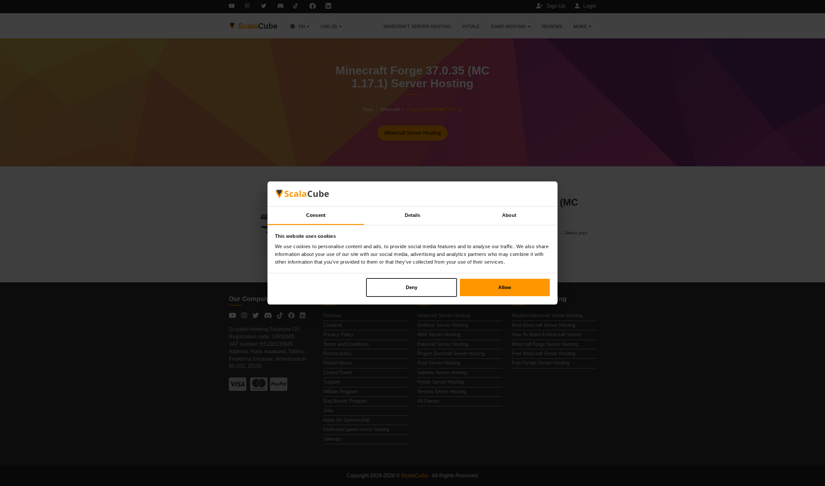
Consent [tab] (315, 215)
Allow (504, 287)
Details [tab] (413, 215)
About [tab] (509, 215)
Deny (411, 287)
